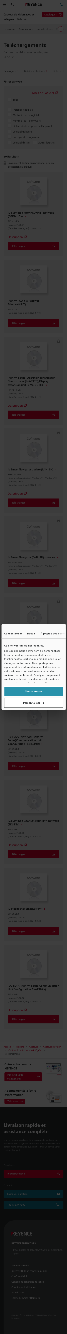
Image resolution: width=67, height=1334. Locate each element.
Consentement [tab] (13, 633)
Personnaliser (31, 702)
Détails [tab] (31, 633)
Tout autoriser (33, 691)
